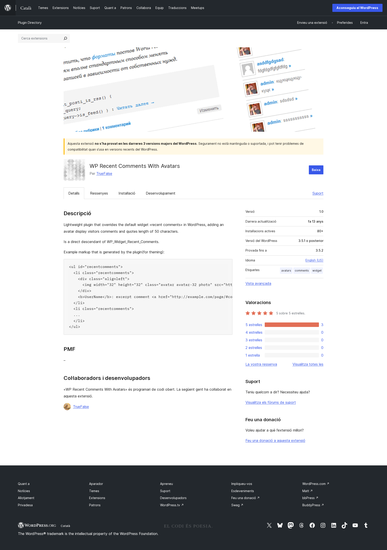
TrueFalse (104, 173)
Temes (94, 491)
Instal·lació (126, 193)
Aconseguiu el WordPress (357, 8)
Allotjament (26, 498)
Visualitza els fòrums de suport (270, 402)
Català (65, 526)
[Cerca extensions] (65, 38)
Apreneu (166, 484)
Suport (317, 193)
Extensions (97, 498)
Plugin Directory (30, 22)
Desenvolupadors (173, 498)
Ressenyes (99, 193)
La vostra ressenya (261, 364)
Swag (237, 505)
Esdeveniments (242, 491)
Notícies (24, 491)
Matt (307, 491)
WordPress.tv (172, 505)
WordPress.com (315, 484)
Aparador (96, 484)
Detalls (74, 193)
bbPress (310, 498)
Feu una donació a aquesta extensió (275, 440)
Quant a (24, 484)
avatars (286, 270)
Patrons (95, 505)
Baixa (316, 170)
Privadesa (25, 505)
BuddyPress (313, 505)
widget (317, 270)
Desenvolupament (160, 193)
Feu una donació (245, 498)
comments (302, 270)
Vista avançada (258, 283)
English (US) (314, 260)
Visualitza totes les (307, 364)
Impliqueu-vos (241, 484)
